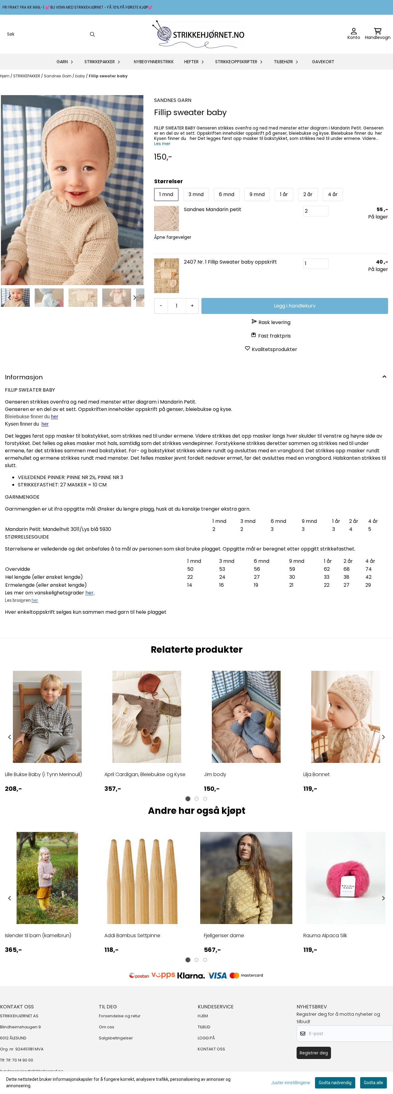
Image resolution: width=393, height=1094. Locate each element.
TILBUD (204, 1027)
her (45, 424)
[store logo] (198, 34)
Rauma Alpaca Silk (325, 935)
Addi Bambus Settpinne (132, 935)
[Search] (92, 34)
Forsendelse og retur (120, 1016)
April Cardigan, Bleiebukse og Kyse (144, 774)
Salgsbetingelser (116, 1038)
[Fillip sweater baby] (72, 190)
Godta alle (373, 1082)
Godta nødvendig (335, 1082)
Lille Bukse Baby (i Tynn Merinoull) (43, 774)
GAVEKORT (323, 62)
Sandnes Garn (58, 76)
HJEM (203, 1016)
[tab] (188, 799)
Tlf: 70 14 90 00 (19, 1060)
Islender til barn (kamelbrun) (38, 935)
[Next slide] (134, 298)
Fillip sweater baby (108, 76)
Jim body (215, 774)
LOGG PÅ (206, 1038)
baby (80, 76)
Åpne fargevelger (172, 237)
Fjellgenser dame (224, 935)
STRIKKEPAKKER (27, 76)
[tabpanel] (47, 737)
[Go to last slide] (10, 298)
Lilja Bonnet (316, 774)
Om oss (106, 1027)
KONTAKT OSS (211, 1049)
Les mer (162, 143)
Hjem (5, 76)
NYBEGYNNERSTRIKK (154, 62)
